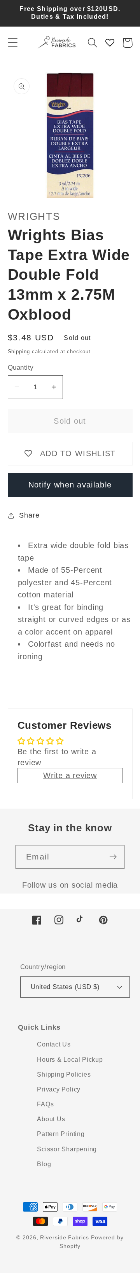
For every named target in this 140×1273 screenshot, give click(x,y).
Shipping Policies (64, 1074)
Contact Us (54, 1044)
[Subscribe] (113, 857)
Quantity (21, 367)
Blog (44, 1164)
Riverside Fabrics (64, 1237)
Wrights (34, 216)
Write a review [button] (70, 775)
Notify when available (70, 484)
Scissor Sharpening (67, 1149)
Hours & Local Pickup (70, 1059)
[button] (13, 43)
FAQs (45, 1104)
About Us (51, 1119)
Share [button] (29, 515)
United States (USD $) (65, 987)
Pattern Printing (60, 1134)
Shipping (19, 351)
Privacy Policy (58, 1089)
